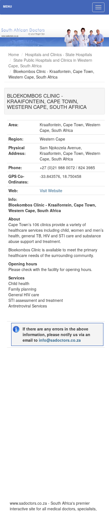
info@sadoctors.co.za (60, 340)
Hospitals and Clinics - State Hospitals (58, 54)
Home (13, 54)
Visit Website (51, 190)
